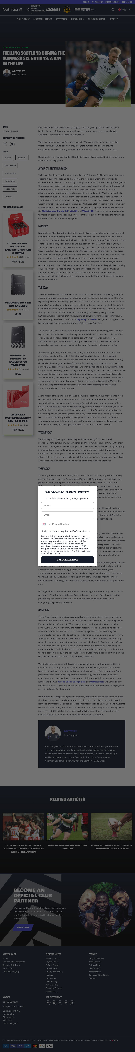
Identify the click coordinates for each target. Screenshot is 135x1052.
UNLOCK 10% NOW (67, 559)
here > (86, 531)
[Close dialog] (93, 489)
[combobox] (46, 524)
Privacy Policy (53, 553)
